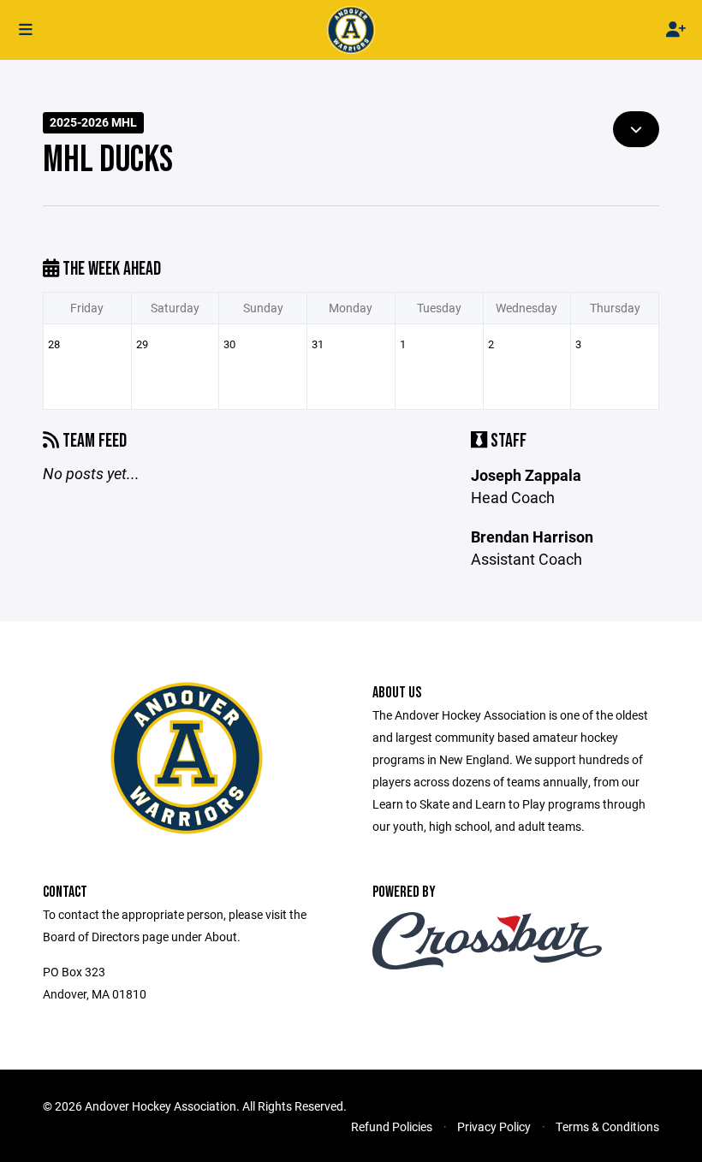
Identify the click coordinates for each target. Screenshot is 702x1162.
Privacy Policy (494, 1126)
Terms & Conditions (607, 1126)
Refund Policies (391, 1126)
